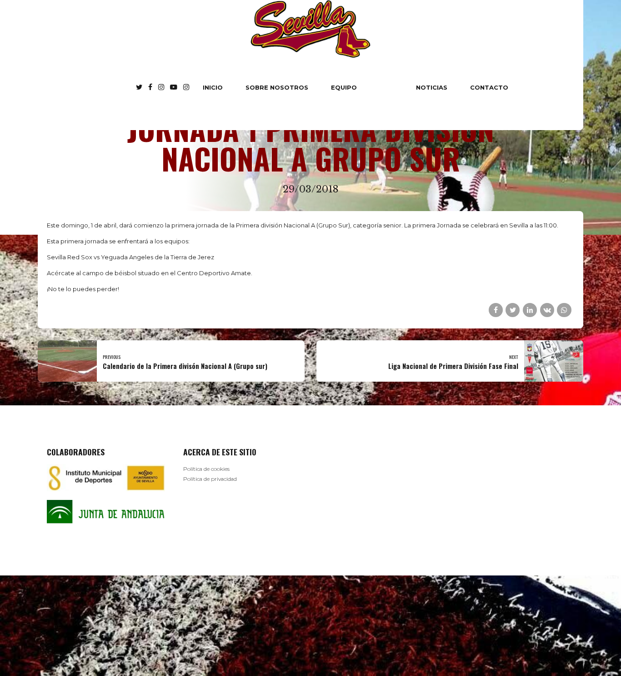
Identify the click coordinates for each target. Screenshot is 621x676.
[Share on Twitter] (513, 310)
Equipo (344, 87)
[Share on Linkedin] (530, 310)
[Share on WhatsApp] (564, 310)
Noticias (431, 87)
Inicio (213, 87)
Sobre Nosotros (276, 87)
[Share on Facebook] (496, 310)
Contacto (489, 87)
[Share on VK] (547, 310)
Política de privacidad (210, 479)
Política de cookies (206, 469)
